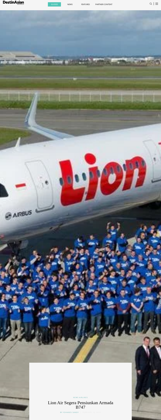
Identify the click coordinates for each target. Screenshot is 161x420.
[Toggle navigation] (150, 3)
